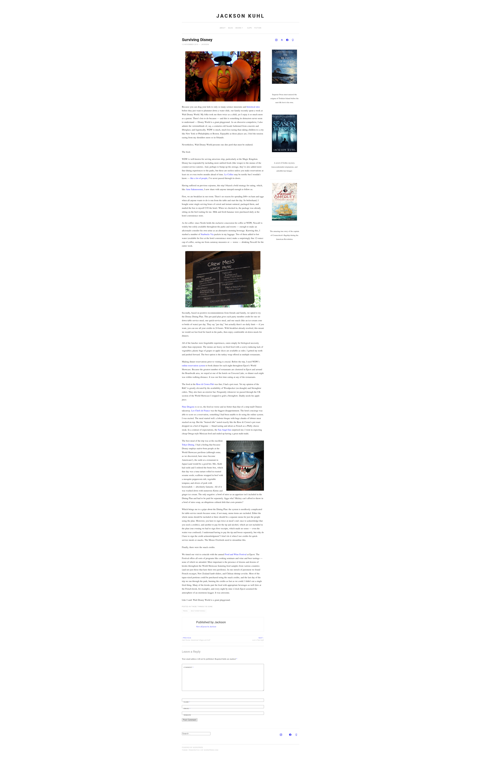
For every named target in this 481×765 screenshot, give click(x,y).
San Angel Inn (224, 429)
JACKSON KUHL (240, 16)
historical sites (253, 106)
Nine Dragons (188, 406)
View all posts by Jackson (206, 626)
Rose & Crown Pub (205, 384)
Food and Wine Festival (236, 554)
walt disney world (198, 611)
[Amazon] (282, 40)
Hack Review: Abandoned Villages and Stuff (196, 639)
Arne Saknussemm (194, 189)
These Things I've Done (202, 606)
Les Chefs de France (200, 410)
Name (187, 702)
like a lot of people (198, 178)
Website (187, 715)
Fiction (257, 28)
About (223, 28)
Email (187, 708)
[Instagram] (276, 40)
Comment (189, 667)
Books (238, 28)
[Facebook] (287, 40)
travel (185, 611)
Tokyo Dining (188, 444)
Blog (230, 28)
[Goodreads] (292, 40)
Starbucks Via (207, 234)
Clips (249, 28)
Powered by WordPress (192, 747)
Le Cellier (228, 174)
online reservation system (193, 365)
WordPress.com (211, 750)
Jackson (205, 44)
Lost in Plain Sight (258, 639)
